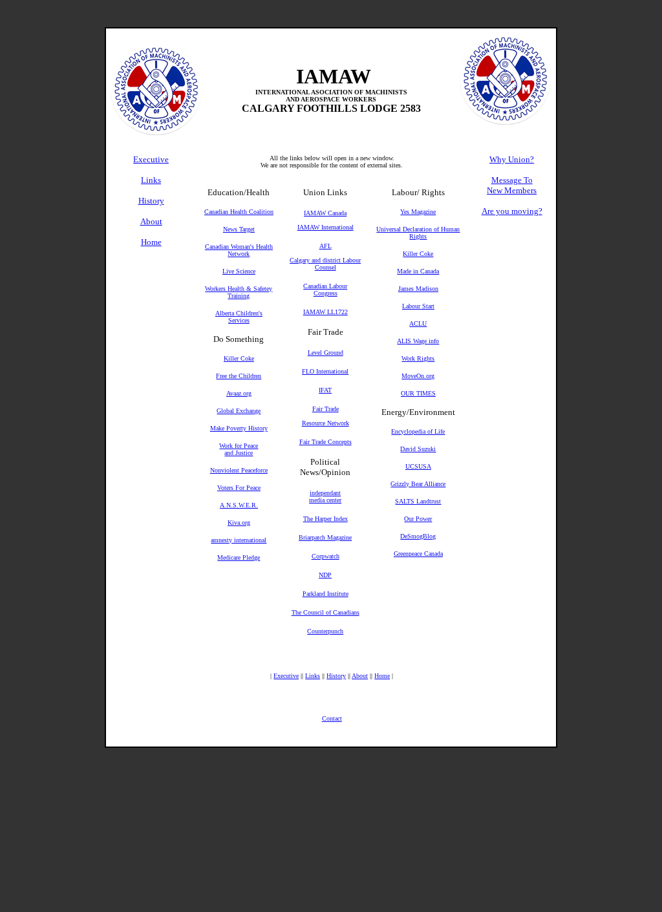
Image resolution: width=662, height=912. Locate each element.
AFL (325, 245)
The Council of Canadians (325, 612)
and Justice (238, 452)
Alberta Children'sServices (238, 317)
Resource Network (325, 423)
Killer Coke (239, 358)
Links (312, 675)
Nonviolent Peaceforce (239, 470)
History (336, 675)
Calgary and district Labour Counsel (325, 264)
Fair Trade (325, 408)
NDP (325, 574)
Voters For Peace (239, 487)
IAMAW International (325, 227)
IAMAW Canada (325, 213)
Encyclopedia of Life (418, 431)
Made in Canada (418, 271)
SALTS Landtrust (418, 501)
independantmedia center (325, 496)
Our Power (418, 518)
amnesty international (238, 540)
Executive (286, 675)
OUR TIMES (418, 393)
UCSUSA (418, 466)
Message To (512, 180)
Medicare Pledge (238, 557)
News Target (239, 229)
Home (382, 675)
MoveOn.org (417, 375)
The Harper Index (325, 518)
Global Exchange (239, 410)
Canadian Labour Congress (325, 289)
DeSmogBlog (418, 536)
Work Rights (417, 358)
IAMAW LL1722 (325, 311)
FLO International (325, 371)
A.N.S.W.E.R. (239, 505)
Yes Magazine (418, 211)
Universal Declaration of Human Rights (418, 233)
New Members (512, 190)
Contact (332, 718)
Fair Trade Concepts (325, 441)
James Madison (418, 288)
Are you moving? (512, 211)
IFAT (325, 390)
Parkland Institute (325, 593)
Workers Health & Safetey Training (238, 292)
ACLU (418, 323)
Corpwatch (325, 556)
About (360, 675)
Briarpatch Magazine (325, 537)
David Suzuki (418, 448)
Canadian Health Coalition (238, 211)
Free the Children (238, 375)
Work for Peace (238, 445)
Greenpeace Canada (418, 553)
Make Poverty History (239, 428)
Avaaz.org (238, 393)
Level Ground (325, 352)
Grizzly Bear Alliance (417, 483)
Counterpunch (325, 631)
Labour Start (418, 306)
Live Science (238, 271)
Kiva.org (239, 522)
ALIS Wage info (418, 341)
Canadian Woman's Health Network (239, 250)
